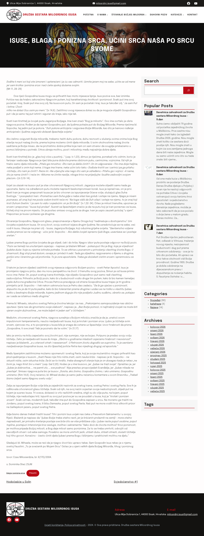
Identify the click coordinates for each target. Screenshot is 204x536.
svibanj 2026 (157, 338)
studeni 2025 (157, 359)
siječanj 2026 (157, 352)
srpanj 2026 (157, 330)
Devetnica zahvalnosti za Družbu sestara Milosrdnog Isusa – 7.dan (175, 229)
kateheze (155, 304)
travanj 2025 (157, 384)
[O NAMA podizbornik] (107, 14)
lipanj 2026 (156, 334)
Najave (154, 307)
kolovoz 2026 (157, 327)
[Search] (188, 90)
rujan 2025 (156, 366)
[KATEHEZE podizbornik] (183, 14)
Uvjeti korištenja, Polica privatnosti (65, 525)
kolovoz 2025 (157, 370)
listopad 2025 (158, 363)
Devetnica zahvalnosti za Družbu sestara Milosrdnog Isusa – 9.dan (175, 116)
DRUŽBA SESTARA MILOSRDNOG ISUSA (50, 14)
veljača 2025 (157, 391)
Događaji (155, 300)
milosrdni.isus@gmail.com (111, 3)
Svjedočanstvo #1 (126, 482)
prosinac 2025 (158, 355)
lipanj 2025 (156, 377)
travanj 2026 (157, 341)
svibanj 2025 (157, 380)
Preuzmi (32, 473)
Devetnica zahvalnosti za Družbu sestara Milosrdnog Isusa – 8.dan (175, 171)
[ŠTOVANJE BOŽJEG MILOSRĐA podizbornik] (145, 14)
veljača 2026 (157, 348)
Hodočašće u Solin (18, 482)
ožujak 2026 (157, 345)
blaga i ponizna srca (15, 473)
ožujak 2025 (157, 388)
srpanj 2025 (157, 373)
